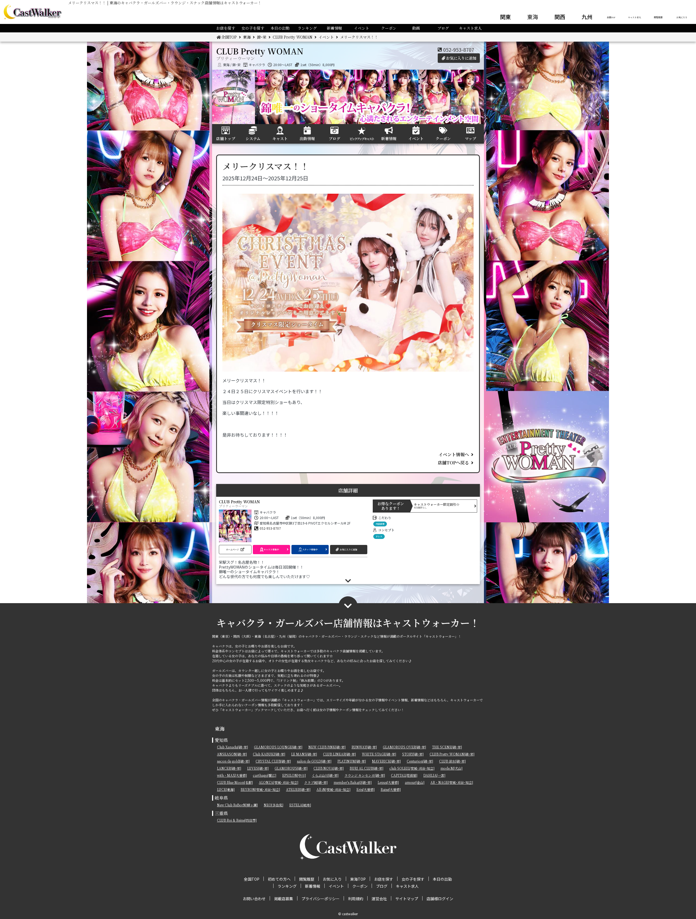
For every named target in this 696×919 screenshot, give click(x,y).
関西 (559, 17)
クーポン (388, 28)
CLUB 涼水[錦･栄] (452, 761)
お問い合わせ (254, 898)
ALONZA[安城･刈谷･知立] (278, 782)
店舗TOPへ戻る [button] (453, 463)
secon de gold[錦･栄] (233, 761)
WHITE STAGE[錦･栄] (379, 754)
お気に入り (681, 17)
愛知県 (221, 740)
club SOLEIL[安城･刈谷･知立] (411, 768)
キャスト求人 (634, 17)
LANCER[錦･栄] (229, 768)
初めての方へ (279, 879)
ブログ (443, 28)
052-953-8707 (458, 49)
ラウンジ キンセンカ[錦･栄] (364, 775)
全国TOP (611, 17)
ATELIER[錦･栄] (298, 789)
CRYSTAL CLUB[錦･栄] (273, 761)
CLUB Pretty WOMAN (292, 37)
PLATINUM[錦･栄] (351, 761)
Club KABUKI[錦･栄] (269, 754)
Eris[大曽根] (365, 789)
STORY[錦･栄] (413, 754)
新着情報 (334, 28)
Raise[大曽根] (391, 789)
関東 (505, 17)
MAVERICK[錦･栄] (386, 761)
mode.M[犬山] (451, 768)
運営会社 (379, 898)
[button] (235, 549)
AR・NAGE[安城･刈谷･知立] (451, 782)
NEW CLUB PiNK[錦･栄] (327, 747)
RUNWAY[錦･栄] (364, 747)
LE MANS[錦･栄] (304, 754)
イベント (361, 28)
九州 (587, 17)
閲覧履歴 (658, 17)
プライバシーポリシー (321, 898)
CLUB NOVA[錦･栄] (328, 768)
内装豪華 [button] (380, 523)
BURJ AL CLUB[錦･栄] (366, 768)
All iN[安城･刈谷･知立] (333, 789)
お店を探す (225, 28)
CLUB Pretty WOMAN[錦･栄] (452, 754)
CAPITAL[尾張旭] (404, 775)
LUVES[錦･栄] (258, 768)
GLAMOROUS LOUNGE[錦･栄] (278, 747)
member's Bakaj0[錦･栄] (353, 782)
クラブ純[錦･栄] (316, 782)
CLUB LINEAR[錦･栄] (339, 754)
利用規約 (355, 898)
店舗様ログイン (440, 898)
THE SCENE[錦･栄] (447, 747)
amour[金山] (414, 782)
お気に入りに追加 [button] (461, 58)
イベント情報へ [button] (454, 454)
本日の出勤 (280, 28)
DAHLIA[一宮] (434, 775)
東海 (532, 17)
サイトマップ (406, 898)
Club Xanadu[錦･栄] (232, 747)
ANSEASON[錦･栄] (232, 754)
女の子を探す (252, 28)
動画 (416, 28)
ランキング (307, 28)
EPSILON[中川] (294, 775)
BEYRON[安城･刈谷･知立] (260, 789)
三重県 (221, 813)
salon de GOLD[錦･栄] (314, 761)
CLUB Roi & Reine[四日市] (237, 820)
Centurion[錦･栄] (420, 761)
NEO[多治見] (273, 805)
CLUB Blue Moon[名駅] (235, 782)
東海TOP (358, 879)
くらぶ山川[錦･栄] (325, 775)
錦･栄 (261, 37)
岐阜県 (221, 797)
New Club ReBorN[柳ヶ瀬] (237, 805)
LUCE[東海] (226, 789)
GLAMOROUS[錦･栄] (291, 768)
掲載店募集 (283, 898)
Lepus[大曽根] (388, 782)
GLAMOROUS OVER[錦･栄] (404, 747)
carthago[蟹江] (264, 775)
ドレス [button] (379, 536)
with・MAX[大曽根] (232, 775)
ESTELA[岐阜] (300, 805)
